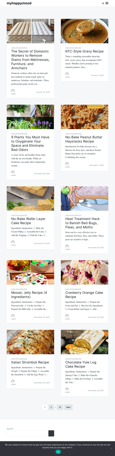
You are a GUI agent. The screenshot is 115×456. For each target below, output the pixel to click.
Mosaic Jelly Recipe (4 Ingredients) (29, 295)
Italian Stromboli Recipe (30, 362)
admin (13, 94)
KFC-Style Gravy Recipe (84, 51)
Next (68, 407)
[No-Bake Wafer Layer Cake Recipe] (30, 198)
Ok (58, 452)
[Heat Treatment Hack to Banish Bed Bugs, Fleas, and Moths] (84, 198)
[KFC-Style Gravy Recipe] (84, 31)
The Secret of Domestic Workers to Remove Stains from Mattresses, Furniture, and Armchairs (30, 59)
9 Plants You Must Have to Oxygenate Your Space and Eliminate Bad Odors (30, 143)
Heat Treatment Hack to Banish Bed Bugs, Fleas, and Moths (82, 223)
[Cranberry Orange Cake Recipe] (84, 272)
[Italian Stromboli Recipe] (30, 342)
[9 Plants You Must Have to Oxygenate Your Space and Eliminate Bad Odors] (30, 117)
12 (60, 407)
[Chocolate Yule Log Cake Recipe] (84, 342)
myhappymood (19, 3)
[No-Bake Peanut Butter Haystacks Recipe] (84, 117)
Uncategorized (19, 48)
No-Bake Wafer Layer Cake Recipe (28, 221)
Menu (106, 3)
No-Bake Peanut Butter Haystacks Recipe (83, 139)
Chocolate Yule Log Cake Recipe (80, 364)
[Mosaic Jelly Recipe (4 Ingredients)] (30, 272)
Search (10, 429)
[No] (111, 448)
